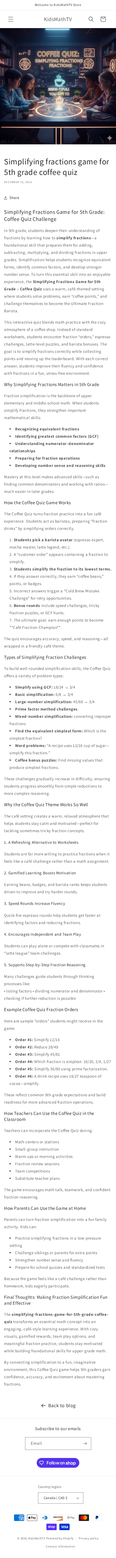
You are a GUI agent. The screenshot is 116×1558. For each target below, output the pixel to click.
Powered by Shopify (60, 1538)
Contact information (60, 1546)
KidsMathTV (36, 1538)
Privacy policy (89, 1538)
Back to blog (62, 1405)
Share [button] (14, 197)
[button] (11, 19)
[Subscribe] (85, 1443)
